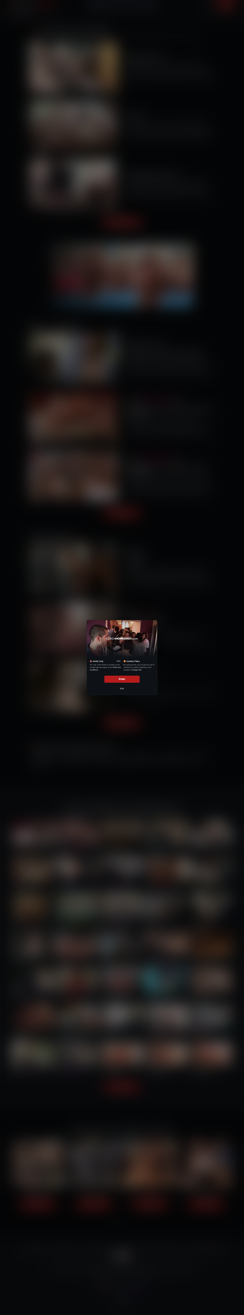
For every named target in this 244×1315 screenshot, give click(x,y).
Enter (122, 678)
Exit (122, 688)
